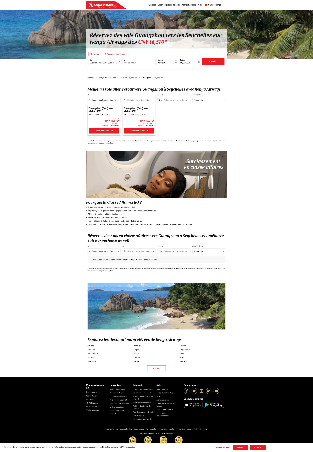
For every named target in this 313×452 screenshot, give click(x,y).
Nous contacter (162, 389)
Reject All (240, 447)
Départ (160, 60)
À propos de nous (172, 5)
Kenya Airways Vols (107, 78)
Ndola (136, 353)
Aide (200, 5)
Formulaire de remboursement (162, 414)
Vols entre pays (139, 429)
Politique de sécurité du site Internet (143, 397)
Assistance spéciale (117, 407)
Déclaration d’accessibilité (142, 419)
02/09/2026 (163, 63)
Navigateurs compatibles (142, 402)
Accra (181, 353)
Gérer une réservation (118, 389)
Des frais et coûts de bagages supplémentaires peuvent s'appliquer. (198, 141)
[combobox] (104, 62)
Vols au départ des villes (166, 429)
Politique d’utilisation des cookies (142, 407)
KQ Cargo (89, 399)
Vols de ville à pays (201, 429)
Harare (136, 361)
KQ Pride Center (92, 403)
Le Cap (137, 357)
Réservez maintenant (104, 130)
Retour (182, 60)
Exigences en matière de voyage (165, 404)
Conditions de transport (142, 393)
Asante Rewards (189, 5)
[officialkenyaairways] (201, 391)
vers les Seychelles (129, 78)
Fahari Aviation (91, 406)
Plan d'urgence (138, 416)
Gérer (160, 5)
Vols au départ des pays (184, 429)
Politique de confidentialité (142, 389)
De (91, 60)
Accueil (91, 78)
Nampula (91, 357)
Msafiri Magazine (92, 410)
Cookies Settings (222, 447)
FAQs (158, 396)
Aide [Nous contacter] (164, 393)
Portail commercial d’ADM (119, 403)
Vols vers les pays (112, 429)
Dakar (182, 357)
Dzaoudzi (92, 361)
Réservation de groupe (118, 393)
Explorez (152, 5)
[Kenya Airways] (187, 391)
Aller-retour (94, 54)
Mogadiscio (184, 350)
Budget (160, 95)
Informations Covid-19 (164, 410)
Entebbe (91, 350)
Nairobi (91, 346)
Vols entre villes (151, 429)
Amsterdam (93, 353)
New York (183, 361)
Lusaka (182, 346)
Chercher (213, 61)
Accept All (258, 447)
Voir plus (156, 368)
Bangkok (137, 346)
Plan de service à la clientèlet (143, 412)
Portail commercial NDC (118, 400)
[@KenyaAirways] (194, 391)
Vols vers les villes (126, 429)
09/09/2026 (185, 63)
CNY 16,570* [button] (152, 42)
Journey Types (197, 95)
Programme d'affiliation (118, 396)
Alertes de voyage (162, 400)
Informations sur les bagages (117, 412)
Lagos (136, 350)
